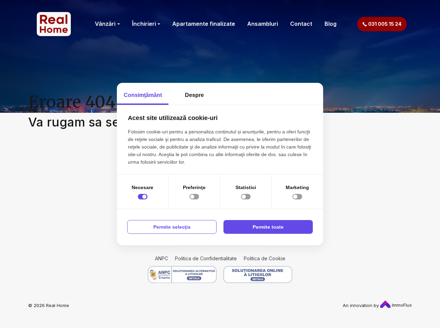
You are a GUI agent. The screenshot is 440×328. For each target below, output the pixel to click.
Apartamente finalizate (203, 23)
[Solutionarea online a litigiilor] (257, 274)
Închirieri (144, 23)
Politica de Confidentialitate (206, 258)
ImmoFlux (401, 305)
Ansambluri (262, 23)
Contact (301, 23)
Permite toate (268, 227)
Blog (330, 23)
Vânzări (105, 23)
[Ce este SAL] (182, 274)
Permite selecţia (171, 227)
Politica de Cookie (264, 258)
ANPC (161, 258)
